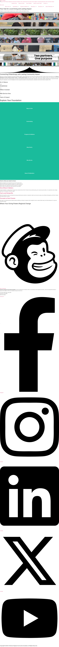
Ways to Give (7, 6)
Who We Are (40, 6)
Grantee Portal (14, 3)
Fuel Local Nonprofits (6, 193)
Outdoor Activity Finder (37, 3)
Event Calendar (29, 3)
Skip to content (2, 0)
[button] (0, 323)
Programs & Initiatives (24, 6)
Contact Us (45, 3)
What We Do (33, 6)
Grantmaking (15, 6)
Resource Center (21, 3)
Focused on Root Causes (7, 198)
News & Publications (49, 6)
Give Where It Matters (6, 188)
